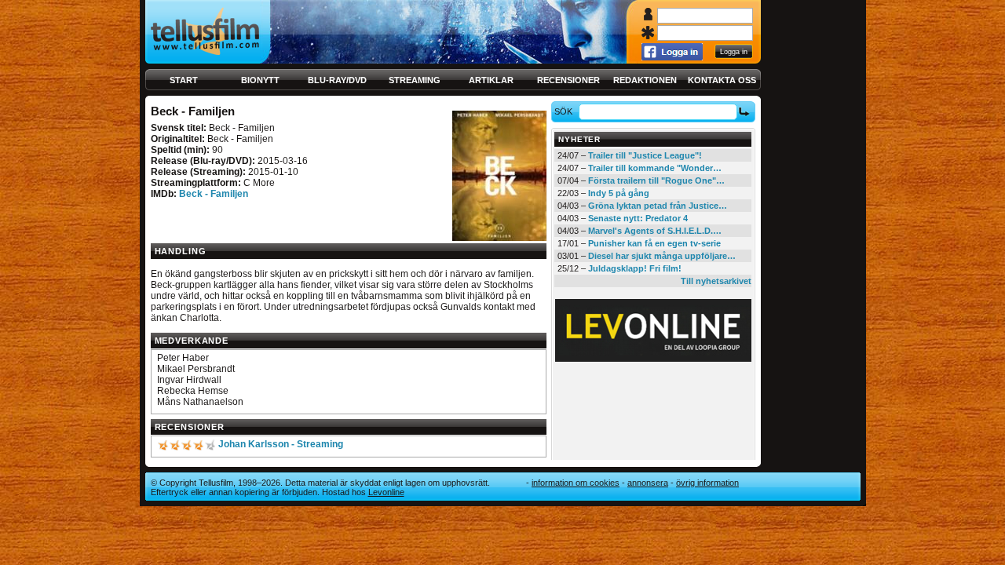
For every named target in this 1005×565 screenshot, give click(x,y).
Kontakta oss (722, 80)
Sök (563, 111)
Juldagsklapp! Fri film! (635, 268)
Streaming (414, 80)
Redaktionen (645, 80)
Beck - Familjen (213, 193)
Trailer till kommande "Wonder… (655, 168)
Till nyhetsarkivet (716, 281)
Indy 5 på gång (618, 193)
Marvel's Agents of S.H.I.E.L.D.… (655, 230)
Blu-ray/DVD (337, 80)
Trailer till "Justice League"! (645, 155)
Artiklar (491, 80)
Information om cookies (575, 482)
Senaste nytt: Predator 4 (638, 218)
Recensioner (568, 80)
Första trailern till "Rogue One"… (656, 180)
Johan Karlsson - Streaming (280, 444)
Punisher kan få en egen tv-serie (654, 243)
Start (184, 80)
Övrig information (707, 482)
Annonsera (647, 482)
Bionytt (260, 80)
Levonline (386, 492)
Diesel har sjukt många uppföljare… (662, 256)
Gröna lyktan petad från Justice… (657, 205)
